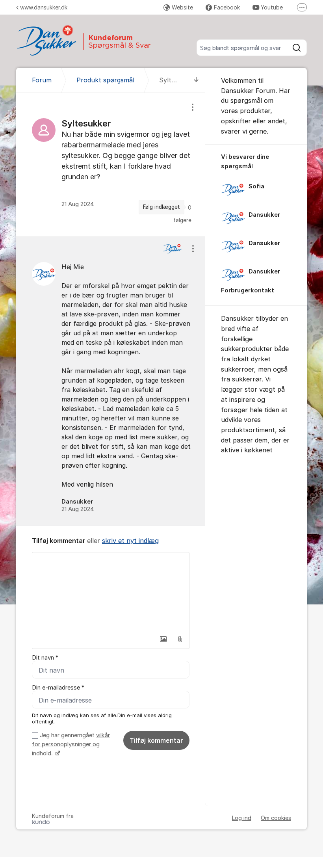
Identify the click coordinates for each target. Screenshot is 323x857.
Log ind (241, 817)
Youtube (272, 7)
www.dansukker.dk (43, 7)
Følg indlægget (161, 207)
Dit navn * (45, 657)
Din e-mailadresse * (58, 687)
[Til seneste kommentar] (196, 80)
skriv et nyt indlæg (130, 541)
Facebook (227, 7)
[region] (110, 164)
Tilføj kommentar (156, 740)
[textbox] (110, 591)
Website (182, 7)
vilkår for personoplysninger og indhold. (71, 744)
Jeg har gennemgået (71, 744)
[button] (163, 639)
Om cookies (276, 817)
